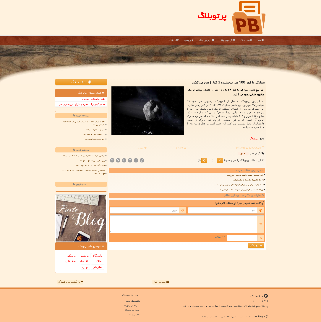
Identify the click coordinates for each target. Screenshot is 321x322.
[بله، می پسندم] (220, 160)
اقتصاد (84, 261)
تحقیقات (70, 261)
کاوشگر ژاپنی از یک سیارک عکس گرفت (248, 180)
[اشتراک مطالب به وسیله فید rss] (112, 160)
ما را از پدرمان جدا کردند (95, 130)
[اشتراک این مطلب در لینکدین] (124, 160)
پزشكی (71, 255)
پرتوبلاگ (212, 16)
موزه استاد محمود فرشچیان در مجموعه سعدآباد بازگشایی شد (241, 190)
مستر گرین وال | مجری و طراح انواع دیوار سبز (82, 104)
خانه (260, 40)
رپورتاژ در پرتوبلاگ (132, 310)
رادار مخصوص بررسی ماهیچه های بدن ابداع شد (245, 175)
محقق (243, 153)
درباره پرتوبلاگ (205, 40)
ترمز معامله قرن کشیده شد (95, 139)
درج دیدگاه (255, 245)
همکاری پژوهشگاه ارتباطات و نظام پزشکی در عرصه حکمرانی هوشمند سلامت (82, 172)
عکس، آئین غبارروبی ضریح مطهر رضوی (90, 165)
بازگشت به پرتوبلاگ (69, 281)
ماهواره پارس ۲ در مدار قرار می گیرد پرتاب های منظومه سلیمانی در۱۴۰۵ (84, 123)
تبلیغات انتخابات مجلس (93, 99)
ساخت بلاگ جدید (133, 301)
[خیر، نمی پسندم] (204, 160)
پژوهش (187, 40)
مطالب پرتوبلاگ (134, 315)
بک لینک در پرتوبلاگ (132, 306)
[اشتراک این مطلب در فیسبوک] (136, 160)
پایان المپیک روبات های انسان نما (92, 160)
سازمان (97, 267)
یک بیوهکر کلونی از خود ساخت (93, 134)
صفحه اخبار (159, 281)
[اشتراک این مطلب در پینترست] (118, 160)
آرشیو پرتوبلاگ (226, 40)
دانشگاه (172, 40)
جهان (85, 267)
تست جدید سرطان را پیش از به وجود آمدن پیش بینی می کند (240, 185)
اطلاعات (97, 261)
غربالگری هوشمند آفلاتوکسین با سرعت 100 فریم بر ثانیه (83, 156)
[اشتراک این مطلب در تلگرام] (142, 160)
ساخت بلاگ (245, 40)
